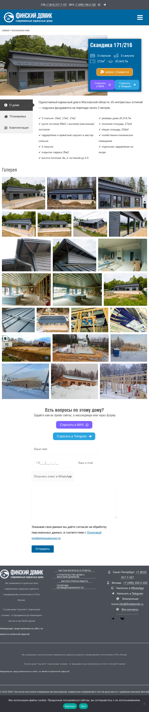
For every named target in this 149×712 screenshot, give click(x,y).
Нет (83, 706)
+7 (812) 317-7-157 (56, 4)
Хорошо (70, 706)
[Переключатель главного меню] (140, 17)
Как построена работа (74, 581)
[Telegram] (113, 620)
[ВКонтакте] (122, 620)
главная (5, 30)
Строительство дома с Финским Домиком (71, 576)
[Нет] (144, 704)
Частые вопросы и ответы (74, 571)
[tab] (16, 105)
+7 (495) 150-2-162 (85, 4)
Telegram (137, 593)
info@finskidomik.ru (131, 604)
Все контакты (130, 609)
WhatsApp (137, 588)
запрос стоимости (117, 72)
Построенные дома (20, 30)
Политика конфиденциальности (70, 587)
